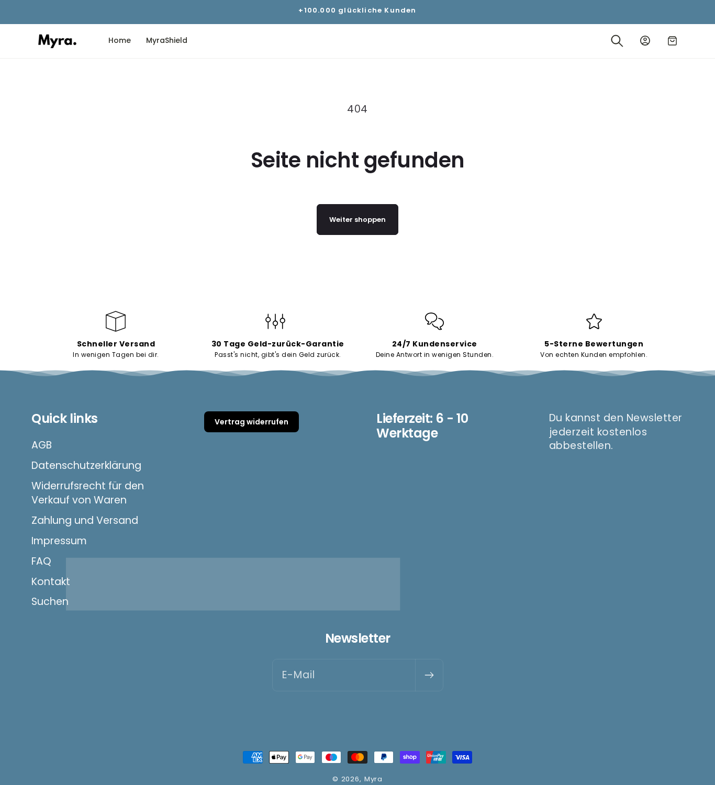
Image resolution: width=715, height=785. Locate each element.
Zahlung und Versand (84, 520)
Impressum (59, 541)
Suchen (50, 602)
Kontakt (50, 582)
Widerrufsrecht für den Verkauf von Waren (87, 493)
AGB (41, 445)
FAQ (41, 561)
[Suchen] (617, 41)
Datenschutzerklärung (86, 465)
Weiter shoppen (357, 220)
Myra (373, 779)
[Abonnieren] (429, 675)
